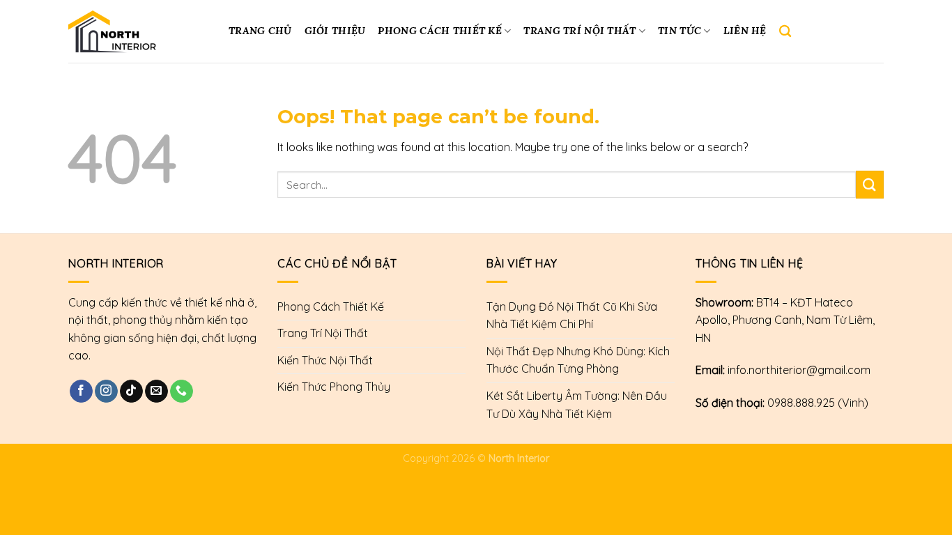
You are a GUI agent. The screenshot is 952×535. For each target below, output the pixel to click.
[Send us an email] (156, 391)
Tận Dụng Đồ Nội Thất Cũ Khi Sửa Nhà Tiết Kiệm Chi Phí (571, 316)
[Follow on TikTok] (131, 391)
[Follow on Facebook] (81, 391)
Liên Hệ (745, 30)
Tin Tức (679, 30)
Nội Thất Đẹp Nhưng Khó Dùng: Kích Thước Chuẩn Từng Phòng (578, 360)
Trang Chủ (260, 30)
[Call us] (181, 391)
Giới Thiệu (335, 30)
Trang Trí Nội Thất (579, 30)
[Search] (785, 31)
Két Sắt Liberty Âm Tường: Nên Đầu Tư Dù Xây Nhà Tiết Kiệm (576, 405)
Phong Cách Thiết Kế (439, 30)
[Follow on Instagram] (106, 391)
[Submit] (870, 184)
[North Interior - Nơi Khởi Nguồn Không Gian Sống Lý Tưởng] (136, 31)
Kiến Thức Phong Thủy (333, 387)
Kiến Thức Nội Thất (325, 360)
